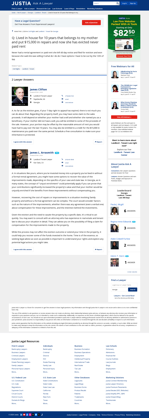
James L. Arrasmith (42, 152)
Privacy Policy (120, 415)
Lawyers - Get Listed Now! (124, 296)
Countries (78, 400)
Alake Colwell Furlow (120, 238)
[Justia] (21, 3)
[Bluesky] (36, 414)
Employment (79, 356)
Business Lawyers (18, 352)
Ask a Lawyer (29, 9)
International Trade (82, 362)
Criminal (46, 352)
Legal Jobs (78, 381)
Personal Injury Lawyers (21, 369)
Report (99, 142)
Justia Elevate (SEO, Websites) (117, 390)
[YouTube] (24, 414)
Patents (77, 394)
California (46, 390)
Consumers (115, 171)
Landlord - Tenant (40, 12)
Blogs (108, 365)
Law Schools (57, 9)
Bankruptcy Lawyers (19, 349)
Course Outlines (112, 359)
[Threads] (33, 414)
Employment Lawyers (20, 359)
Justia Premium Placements (116, 387)
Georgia (30, 12)
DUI (44, 359)
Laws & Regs (69, 9)
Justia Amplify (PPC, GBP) (115, 394)
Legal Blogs (78, 384)
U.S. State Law (49, 377)
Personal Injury (49, 369)
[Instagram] (30, 414)
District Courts (17, 397)
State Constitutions (50, 381)
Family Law (47, 365)
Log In (124, 3)
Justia (13, 12)
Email (67, 99)
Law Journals (111, 362)
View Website (69, 102)
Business (78, 346)
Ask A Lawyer (21, 12)
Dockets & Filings (18, 400)
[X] (39, 414)
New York (46, 397)
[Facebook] (27, 414)
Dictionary (110, 349)
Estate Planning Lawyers (21, 362)
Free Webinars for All (122, 66)
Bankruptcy (47, 349)
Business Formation (82, 349)
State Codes (47, 384)
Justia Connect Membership (116, 381)
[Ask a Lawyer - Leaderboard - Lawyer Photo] (115, 211)
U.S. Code (15, 384)
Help (98, 415)
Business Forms (80, 387)
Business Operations (82, 352)
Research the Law (43, 9)
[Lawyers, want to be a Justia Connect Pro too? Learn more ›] (56, 152)
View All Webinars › (124, 117)
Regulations (16, 387)
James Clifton (38, 89)
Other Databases (82, 377)
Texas (45, 400)
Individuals (48, 346)
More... (14, 372)
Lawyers (114, 176)
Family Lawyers (17, 365)
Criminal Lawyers (18, 356)
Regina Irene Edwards (121, 221)
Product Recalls (80, 390)
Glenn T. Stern (117, 256)
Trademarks (79, 397)
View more (132, 272)
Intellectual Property (82, 359)
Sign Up (133, 3)
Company (92, 415)
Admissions (110, 352)
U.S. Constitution (18, 381)
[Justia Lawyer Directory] (42, 414)
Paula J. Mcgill (117, 204)
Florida (45, 394)
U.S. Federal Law (19, 377)
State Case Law (49, 387)
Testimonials (111, 400)
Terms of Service (107, 415)
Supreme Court (17, 390)
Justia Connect (72, 415)
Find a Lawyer (17, 9)
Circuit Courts (17, 394)
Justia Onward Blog (113, 397)
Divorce (46, 356)
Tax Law (77, 369)
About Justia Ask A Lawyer (121, 165)
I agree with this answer (22, 142)
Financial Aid (110, 356)
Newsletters (80, 9)
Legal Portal (83, 415)
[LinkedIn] (21, 414)
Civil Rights (31, 31)
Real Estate (78, 365)
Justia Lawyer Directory (115, 384)
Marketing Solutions (95, 9)
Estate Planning (49, 362)
